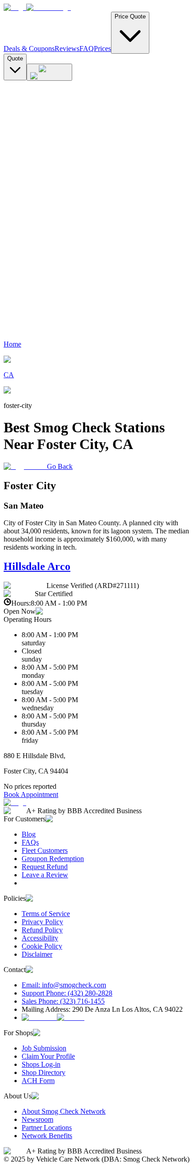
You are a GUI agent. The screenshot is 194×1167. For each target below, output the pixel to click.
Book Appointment (31, 794)
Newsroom (37, 1119)
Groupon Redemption (53, 858)
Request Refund (45, 867)
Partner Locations (47, 1127)
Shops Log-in (41, 1064)
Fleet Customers (45, 850)
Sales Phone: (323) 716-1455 (63, 1001)
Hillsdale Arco (37, 566)
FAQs (30, 842)
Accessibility (40, 938)
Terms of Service (46, 913)
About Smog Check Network (64, 1111)
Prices (102, 48)
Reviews (67, 48)
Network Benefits (47, 1135)
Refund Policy (42, 930)
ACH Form (38, 1080)
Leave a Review (45, 875)
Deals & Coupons (29, 48)
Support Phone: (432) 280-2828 (67, 993)
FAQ (86, 48)
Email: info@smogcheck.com (64, 985)
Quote (15, 58)
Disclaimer (37, 954)
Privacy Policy (42, 922)
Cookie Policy (42, 946)
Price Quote (130, 16)
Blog (29, 834)
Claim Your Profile (48, 1056)
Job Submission (44, 1048)
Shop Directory (43, 1072)
